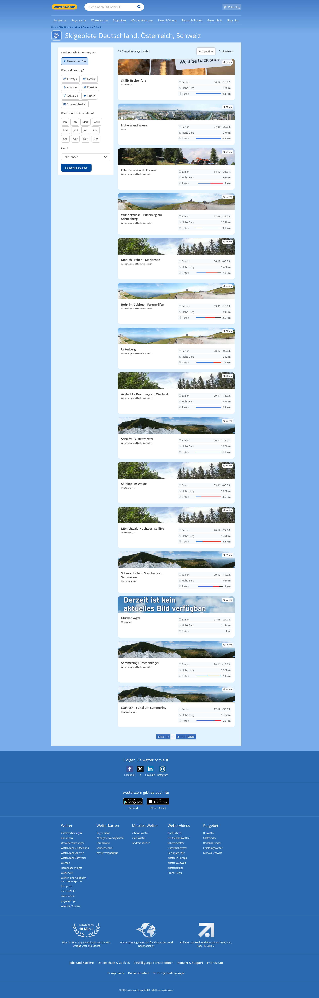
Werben (65, 862)
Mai (65, 130)
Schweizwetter (176, 842)
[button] (85, 156)
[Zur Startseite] (64, 7)
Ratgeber (210, 825)
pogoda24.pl (68, 901)
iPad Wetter (138, 838)
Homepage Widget (71, 867)
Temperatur (103, 842)
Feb (75, 121)
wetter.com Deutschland (75, 847)
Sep (65, 138)
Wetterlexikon (176, 867)
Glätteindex (209, 838)
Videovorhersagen (71, 833)
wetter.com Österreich (74, 857)
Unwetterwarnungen (73, 842)
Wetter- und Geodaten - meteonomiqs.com (74, 879)
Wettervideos (179, 825)
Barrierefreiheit (138, 973)
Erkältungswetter (212, 847)
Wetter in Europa (177, 857)
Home (54, 27)
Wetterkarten (108, 825)
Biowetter (208, 833)
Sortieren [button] (227, 51)
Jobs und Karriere (81, 963)
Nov (85, 138)
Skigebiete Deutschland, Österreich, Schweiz (80, 27)
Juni (75, 130)
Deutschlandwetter (178, 838)
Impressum (215, 963)
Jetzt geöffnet (206, 51)
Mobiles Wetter (145, 825)
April (97, 121)
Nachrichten (174, 833)
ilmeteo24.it (68, 896)
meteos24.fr (68, 891)
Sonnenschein (104, 847)
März (85, 121)
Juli (85, 130)
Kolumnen (67, 838)
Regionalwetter (176, 852)
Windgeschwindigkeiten (110, 838)
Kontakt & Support (190, 963)
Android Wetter (141, 842)
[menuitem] (60, 20)
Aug (95, 130)
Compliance (115, 973)
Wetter (66, 825)
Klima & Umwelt (212, 852)
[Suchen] (138, 7)
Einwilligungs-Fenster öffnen (153, 963)
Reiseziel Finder (212, 842)
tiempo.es (66, 886)
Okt (75, 138)
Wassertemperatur (107, 852)
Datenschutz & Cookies (114, 963)
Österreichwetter (177, 847)
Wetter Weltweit (177, 862)
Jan (65, 121)
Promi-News (175, 872)
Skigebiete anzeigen (76, 167)
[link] (60, 20)
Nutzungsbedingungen (169, 973)
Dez (96, 138)
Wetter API (67, 872)
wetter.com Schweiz (72, 852)
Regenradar (103, 833)
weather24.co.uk (70, 906)
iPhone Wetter (140, 833)
